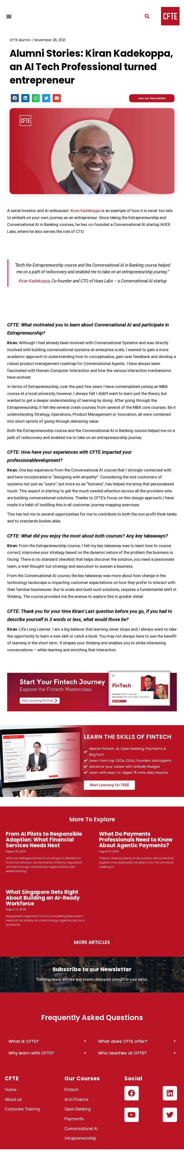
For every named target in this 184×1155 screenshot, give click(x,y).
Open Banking (77, 1108)
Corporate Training (22, 1108)
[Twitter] (170, 1115)
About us (13, 1099)
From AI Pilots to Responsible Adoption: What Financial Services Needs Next (44, 839)
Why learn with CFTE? (31, 1053)
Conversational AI (81, 1128)
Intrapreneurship (80, 1138)
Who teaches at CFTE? (122, 1053)
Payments (74, 1118)
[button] (9, 16)
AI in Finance (76, 1099)
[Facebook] (131, 1093)
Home (11, 1089)
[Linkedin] (170, 1093)
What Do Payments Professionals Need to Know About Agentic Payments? (135, 839)
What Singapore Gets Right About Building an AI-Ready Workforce (43, 897)
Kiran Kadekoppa (85, 210)
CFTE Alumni (20, 40)
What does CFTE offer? (122, 1041)
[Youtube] (131, 1115)
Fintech (71, 1089)
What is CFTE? (23, 1041)
